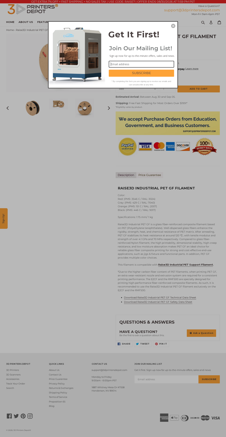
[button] (173, 26)
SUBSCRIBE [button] (141, 73)
